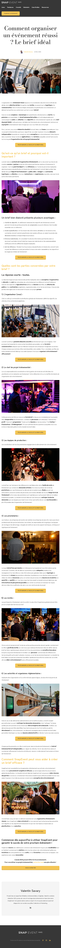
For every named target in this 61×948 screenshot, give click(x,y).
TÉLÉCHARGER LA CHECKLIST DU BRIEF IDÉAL (31, 144)
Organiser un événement (10, 13)
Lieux (3, 7)
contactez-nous (38, 862)
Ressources (45, 7)
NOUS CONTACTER (30, 868)
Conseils (18, 7)
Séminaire (26, 7)
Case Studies (35, 7)
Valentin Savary (28, 52)
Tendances (10, 7)
